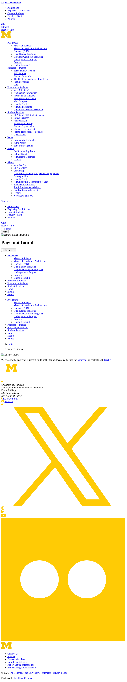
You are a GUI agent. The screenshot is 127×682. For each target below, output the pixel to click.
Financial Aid (20, 120)
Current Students (15, 13)
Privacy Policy (60, 673)
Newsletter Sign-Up (23, 195)
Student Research (22, 76)
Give (3, 24)
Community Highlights (25, 140)
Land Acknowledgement (26, 190)
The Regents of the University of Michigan (30, 673)
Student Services (15, 112)
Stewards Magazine (23, 145)
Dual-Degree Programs (25, 54)
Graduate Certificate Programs (28, 56)
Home (10, 344)
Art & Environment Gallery (27, 187)
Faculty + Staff (14, 16)
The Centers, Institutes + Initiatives (31, 79)
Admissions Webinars (24, 156)
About (10, 162)
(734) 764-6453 (11, 398)
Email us (8, 401)
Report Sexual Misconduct (20, 664)
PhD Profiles (20, 73)
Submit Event (20, 154)
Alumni (11, 19)
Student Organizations (24, 126)
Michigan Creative (23, 678)
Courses (18, 62)
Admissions (13, 7)
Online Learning (22, 65)
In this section (8, 250)
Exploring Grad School (18, 10)
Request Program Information (21, 667)
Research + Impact (16, 68)
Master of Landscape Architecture (30, 48)
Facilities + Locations (24, 184)
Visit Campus (20, 101)
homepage (82, 360)
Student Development (24, 129)
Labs (16, 84)
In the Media (20, 143)
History (17, 193)
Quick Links (20, 134)
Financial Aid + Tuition (25, 98)
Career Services (21, 118)
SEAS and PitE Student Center (29, 115)
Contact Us (12, 653)
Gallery (17, 159)
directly (107, 360)
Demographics (21, 176)
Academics (12, 43)
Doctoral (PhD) (21, 51)
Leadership (19, 170)
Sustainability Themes (24, 70)
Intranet (5, 27)
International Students (24, 95)
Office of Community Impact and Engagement (36, 173)
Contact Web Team (16, 659)
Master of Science (22, 45)
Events (10, 148)
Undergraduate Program (25, 59)
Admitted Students (23, 106)
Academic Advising (23, 123)
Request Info (7, 29)
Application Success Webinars (28, 109)
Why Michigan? (21, 90)
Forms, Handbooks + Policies (28, 131)
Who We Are (20, 165)
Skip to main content (11, 2)
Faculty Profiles (21, 81)
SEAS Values (20, 168)
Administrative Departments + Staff (31, 181)
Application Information (25, 93)
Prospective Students (17, 87)
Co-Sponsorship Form (24, 151)
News (10, 137)
